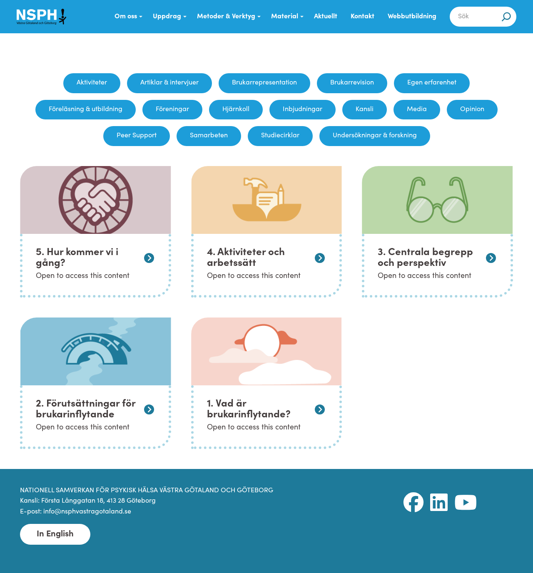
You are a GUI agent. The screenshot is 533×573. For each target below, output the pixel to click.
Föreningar (172, 109)
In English (55, 534)
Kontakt (362, 16)
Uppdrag (167, 16)
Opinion (472, 109)
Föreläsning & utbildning (85, 109)
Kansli (365, 109)
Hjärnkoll (235, 109)
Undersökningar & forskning (375, 135)
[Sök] (506, 16)
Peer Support (137, 135)
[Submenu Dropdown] (140, 16)
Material (284, 16)
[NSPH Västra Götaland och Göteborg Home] (46, 17)
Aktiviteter (92, 82)
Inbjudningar (302, 109)
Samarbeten (209, 135)
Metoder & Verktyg (226, 16)
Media (417, 109)
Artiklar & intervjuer (169, 82)
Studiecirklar (280, 135)
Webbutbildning (412, 16)
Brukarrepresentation (264, 82)
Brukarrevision (352, 82)
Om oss (126, 16)
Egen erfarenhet (431, 82)
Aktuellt (325, 16)
